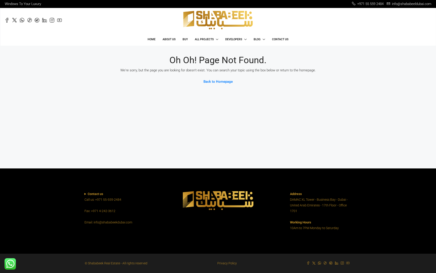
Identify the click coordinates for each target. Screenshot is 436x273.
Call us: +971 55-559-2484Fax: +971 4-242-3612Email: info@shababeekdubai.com (108, 208)
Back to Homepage (218, 82)
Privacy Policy (227, 263)
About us (169, 39)
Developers (233, 39)
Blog (257, 39)
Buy (185, 39)
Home (152, 39)
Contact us (280, 39)
